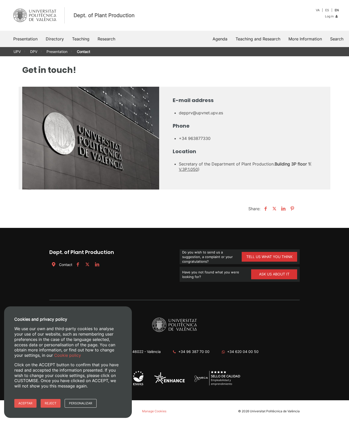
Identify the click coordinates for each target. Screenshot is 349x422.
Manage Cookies (154, 411)
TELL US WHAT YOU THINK (269, 256)
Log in (329, 16)
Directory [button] (55, 38)
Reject (50, 403)
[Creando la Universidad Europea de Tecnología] (169, 383)
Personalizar (80, 403)
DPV (33, 51)
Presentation (56, 51)
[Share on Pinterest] (291, 208)
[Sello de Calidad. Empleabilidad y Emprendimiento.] (217, 384)
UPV (17, 51)
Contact (65, 264)
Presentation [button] (25, 38)
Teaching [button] (80, 38)
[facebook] (77, 264)
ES (327, 10)
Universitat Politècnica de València (275, 411)
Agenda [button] (220, 38)
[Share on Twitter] (273, 208)
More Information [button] (305, 38)
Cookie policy (67, 355)
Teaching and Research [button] (258, 38)
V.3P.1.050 (188, 169)
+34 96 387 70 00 (194, 351)
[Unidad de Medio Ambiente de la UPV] (138, 385)
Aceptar (25, 403)
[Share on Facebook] (264, 208)
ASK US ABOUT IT (274, 274)
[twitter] (87, 264)
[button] (337, 39)
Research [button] (106, 38)
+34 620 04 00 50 (243, 351)
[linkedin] (97, 264)
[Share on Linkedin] (282, 208)
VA (318, 10)
